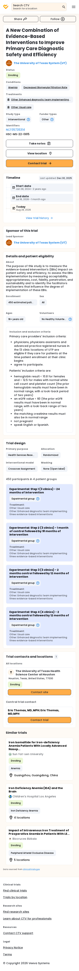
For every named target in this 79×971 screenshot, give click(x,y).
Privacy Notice (13, 947)
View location (37, 153)
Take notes (37, 143)
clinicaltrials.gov (31, 869)
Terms (7, 954)
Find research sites (16, 912)
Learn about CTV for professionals (27, 918)
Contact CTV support (18, 933)
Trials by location (15, 897)
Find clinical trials (15, 890)
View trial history (37, 218)
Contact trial (37, 163)
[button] (13, 87)
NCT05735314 (15, 129)
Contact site (39, 692)
